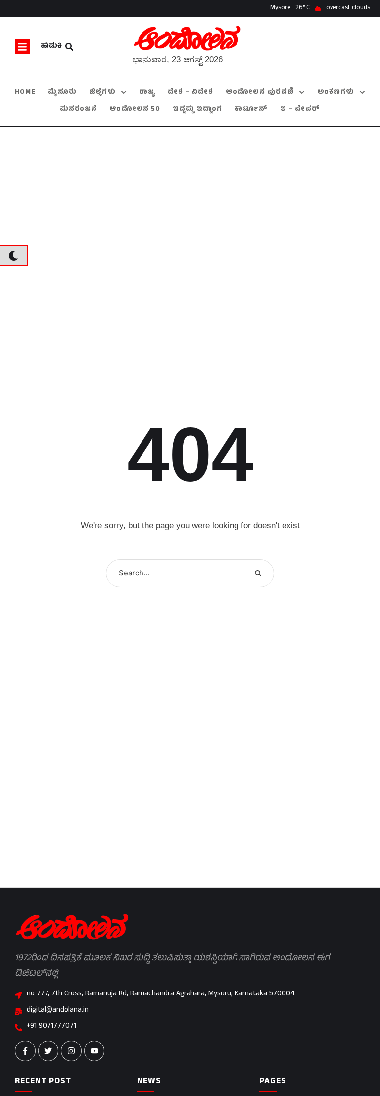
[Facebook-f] (25, 1051)
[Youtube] (94, 1051)
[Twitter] (48, 1051)
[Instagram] (71, 1051)
